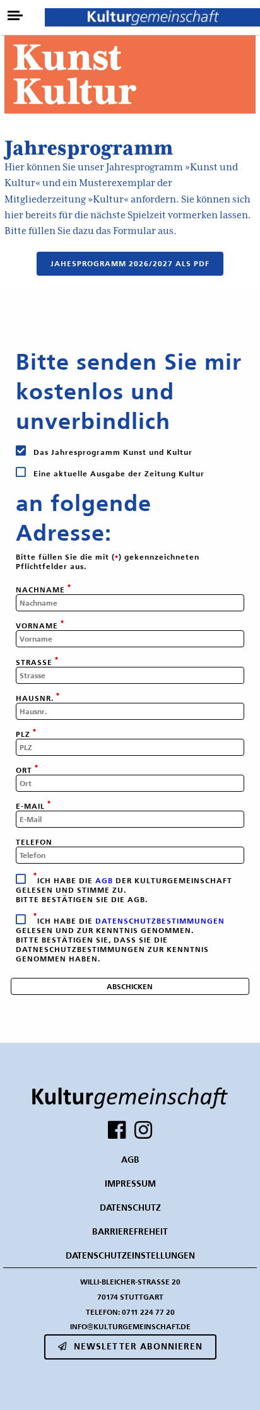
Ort (25, 770)
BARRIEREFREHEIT (130, 1231)
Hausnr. (36, 698)
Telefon (34, 842)
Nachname (42, 589)
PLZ (24, 734)
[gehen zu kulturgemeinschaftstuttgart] (143, 1130)
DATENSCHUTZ (130, 1207)
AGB (104, 880)
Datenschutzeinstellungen (130, 1255)
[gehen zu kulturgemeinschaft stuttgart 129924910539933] (116, 1130)
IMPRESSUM (130, 1183)
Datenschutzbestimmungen (160, 920)
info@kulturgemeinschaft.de (130, 1326)
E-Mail (31, 806)
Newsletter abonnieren (138, 1346)
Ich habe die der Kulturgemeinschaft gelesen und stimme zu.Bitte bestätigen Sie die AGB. (124, 890)
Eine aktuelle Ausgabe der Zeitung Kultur (117, 473)
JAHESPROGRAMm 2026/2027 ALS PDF (130, 263)
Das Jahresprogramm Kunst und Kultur (111, 452)
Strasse (35, 662)
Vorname (38, 625)
